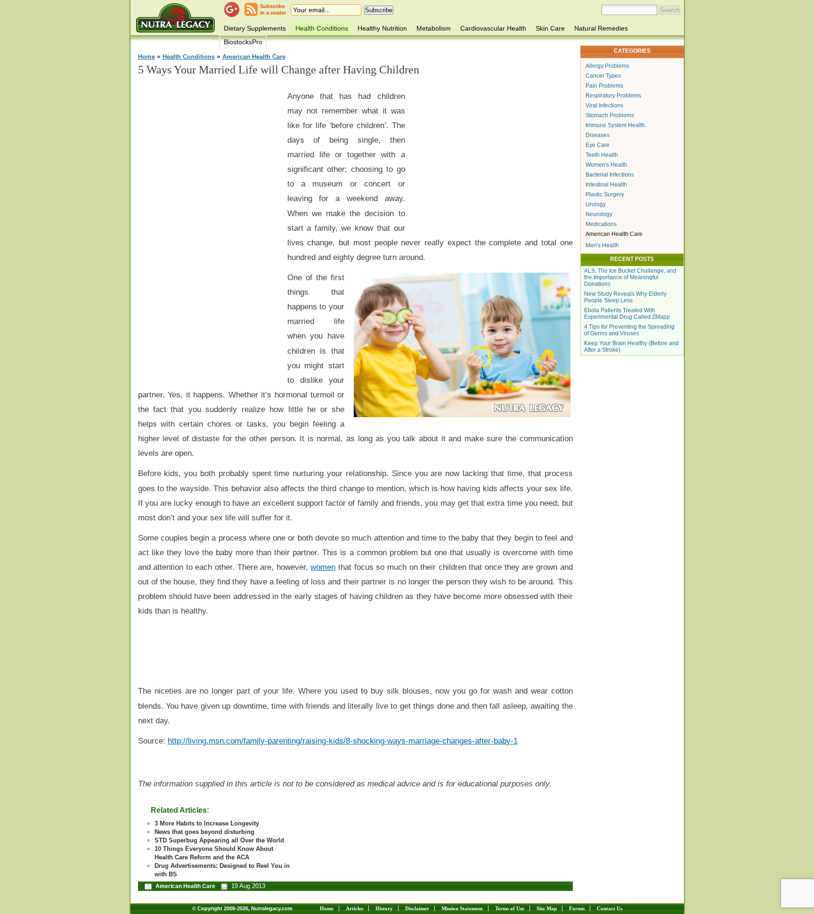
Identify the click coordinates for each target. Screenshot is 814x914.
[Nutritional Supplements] (175, 17)
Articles (354, 908)
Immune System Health (615, 125)
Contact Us (609, 908)
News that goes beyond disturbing (204, 831)
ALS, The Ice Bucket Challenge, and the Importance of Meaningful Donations (630, 277)
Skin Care (550, 28)
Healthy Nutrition (382, 28)
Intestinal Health (606, 184)
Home (146, 57)
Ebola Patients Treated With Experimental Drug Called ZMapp (627, 313)
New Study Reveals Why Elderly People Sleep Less (625, 297)
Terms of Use (509, 908)
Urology (596, 204)
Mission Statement (462, 908)
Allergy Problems (607, 66)
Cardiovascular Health (493, 28)
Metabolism (433, 28)
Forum (577, 908)
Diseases (598, 135)
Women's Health (606, 165)
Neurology (599, 214)
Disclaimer (417, 908)
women (322, 567)
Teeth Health (602, 155)
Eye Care (598, 145)
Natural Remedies (601, 28)
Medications (601, 224)
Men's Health (602, 245)
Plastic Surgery (605, 194)
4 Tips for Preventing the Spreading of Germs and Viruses (629, 330)
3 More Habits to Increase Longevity (207, 823)
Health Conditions (321, 28)
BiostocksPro (243, 42)
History (384, 908)
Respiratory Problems (613, 95)
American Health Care (253, 57)
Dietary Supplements (255, 28)
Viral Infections (604, 105)
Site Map (547, 908)
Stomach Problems (610, 115)
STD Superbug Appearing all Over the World (219, 840)
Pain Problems (604, 85)
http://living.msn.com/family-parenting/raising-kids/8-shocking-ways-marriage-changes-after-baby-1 (343, 740)
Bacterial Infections (610, 174)
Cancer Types (603, 76)
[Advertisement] (208, 226)
